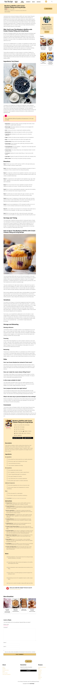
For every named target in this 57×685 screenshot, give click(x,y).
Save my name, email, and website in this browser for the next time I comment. (20, 651)
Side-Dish (40, 677)
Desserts (28, 1)
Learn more (47, 31)
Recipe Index (16, 2)
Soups (39, 678)
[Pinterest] (46, 1)
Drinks (39, 675)
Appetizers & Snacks (42, 667)
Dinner (39, 674)
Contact (39, 1)
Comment (6, 627)
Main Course (22, 2)
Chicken (39, 671)
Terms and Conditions (6, 674)
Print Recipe (18, 437)
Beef (39, 668)
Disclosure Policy (5, 670)
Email (5, 646)
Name (5, 642)
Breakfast (40, 670)
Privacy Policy (5, 672)
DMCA (3, 671)
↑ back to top (28, 661)
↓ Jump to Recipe (48, 8)
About (33, 1)
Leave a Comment (7, 11)
